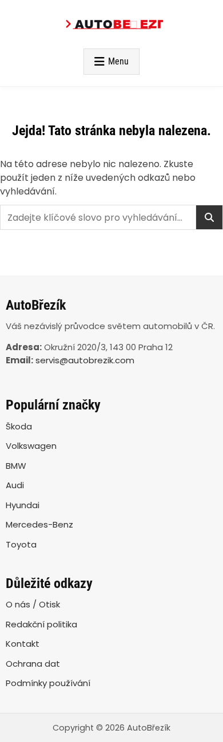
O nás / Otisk (33, 604)
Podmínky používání (48, 683)
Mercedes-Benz (39, 524)
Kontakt (22, 644)
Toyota (21, 544)
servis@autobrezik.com (84, 360)
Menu (118, 61)
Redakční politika (41, 624)
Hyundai (22, 505)
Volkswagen (31, 446)
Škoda (19, 426)
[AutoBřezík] (111, 24)
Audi (15, 485)
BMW (16, 466)
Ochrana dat (33, 664)
